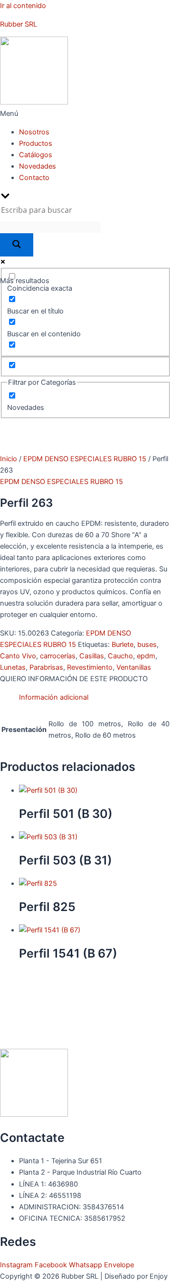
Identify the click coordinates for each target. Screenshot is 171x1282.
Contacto (34, 177)
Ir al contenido (23, 5)
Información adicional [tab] (53, 697)
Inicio (8, 459)
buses (147, 644)
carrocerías (58, 656)
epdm (146, 656)
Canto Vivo (18, 656)
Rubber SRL (18, 24)
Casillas (91, 656)
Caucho (120, 656)
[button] (85, 113)
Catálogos (35, 155)
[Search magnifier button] (16, 244)
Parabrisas (46, 667)
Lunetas (13, 667)
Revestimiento (90, 667)
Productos (35, 143)
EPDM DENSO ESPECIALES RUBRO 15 (84, 459)
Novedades (37, 166)
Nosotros (34, 132)
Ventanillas (133, 667)
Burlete (122, 644)
